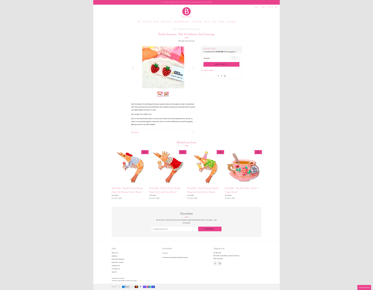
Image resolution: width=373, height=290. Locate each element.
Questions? (116, 266)
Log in (256, 7)
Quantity (206, 58)
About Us (115, 253)
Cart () (270, 7)
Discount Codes (117, 262)
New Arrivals (147, 21)
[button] (221, 52)
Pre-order (156, 21)
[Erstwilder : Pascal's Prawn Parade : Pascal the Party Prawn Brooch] (205, 167)
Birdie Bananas (186, 40)
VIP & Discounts (197, 21)
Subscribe (208, 229)
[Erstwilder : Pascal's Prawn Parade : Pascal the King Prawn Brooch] (167, 167)
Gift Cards (221, 21)
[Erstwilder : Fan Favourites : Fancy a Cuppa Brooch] (243, 167)
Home (139, 21)
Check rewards (364, 287)
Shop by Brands (166, 21)
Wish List (207, 21)
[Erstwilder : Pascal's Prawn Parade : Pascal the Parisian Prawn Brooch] (130, 167)
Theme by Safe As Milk (118, 280)
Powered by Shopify (131, 280)
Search (214, 21)
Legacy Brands (231, 21)
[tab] (160, 94)
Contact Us (116, 269)
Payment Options (118, 259)
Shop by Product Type (181, 21)
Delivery (114, 256)
